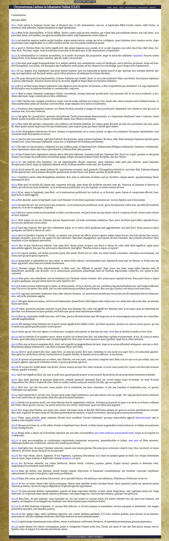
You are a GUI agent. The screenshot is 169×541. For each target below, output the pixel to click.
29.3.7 (14, 417)
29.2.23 (14, 344)
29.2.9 (14, 235)
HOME (109, 8)
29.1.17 (14, 146)
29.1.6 (14, 63)
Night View (91, 2)
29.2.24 (14, 351)
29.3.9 (14, 432)
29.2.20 (14, 324)
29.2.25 (14, 359)
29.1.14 (14, 123)
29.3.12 (14, 455)
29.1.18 (14, 154)
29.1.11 (14, 101)
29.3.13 (14, 463)
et (127, 402)
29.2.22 (14, 336)
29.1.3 (14, 40)
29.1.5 (14, 55)
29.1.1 (13, 25)
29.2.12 (14, 260)
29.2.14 (14, 278)
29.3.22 (14, 526)
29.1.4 (14, 48)
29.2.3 (14, 192)
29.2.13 (14, 268)
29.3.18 (14, 498)
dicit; (111, 331)
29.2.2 (14, 184)
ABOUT (115, 8)
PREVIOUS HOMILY (77, 536)
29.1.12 (14, 108)
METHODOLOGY (130, 8)
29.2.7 (14, 220)
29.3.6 (14, 410)
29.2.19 (14, 316)
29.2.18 (14, 308)
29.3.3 (14, 387)
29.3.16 (14, 483)
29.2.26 (14, 367)
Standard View (80, 2)
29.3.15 (14, 478)
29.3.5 (14, 402)
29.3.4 (14, 394)
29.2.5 (14, 205)
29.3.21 (14, 521)
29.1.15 (14, 131)
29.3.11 (14, 448)
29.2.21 (14, 331)
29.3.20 (14, 513)
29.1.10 (14, 93)
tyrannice (67, 458)
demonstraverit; (143, 417)
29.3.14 (14, 470)
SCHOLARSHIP (143, 8)
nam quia (133, 440)
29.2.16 (14, 293)
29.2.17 (14, 301)
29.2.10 (14, 245)
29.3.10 (14, 440)
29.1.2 (14, 32)
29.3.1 (14, 374)
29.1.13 (14, 116)
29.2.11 (14, 253)
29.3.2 (14, 379)
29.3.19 (14, 506)
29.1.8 (14, 78)
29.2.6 (14, 212)
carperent (137, 55)
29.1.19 (14, 161)
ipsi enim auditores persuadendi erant (114, 432)
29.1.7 (14, 70)
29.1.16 (14, 139)
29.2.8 (14, 227)
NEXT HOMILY (95, 536)
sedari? (37, 420)
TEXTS (121, 8)
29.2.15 (14, 286)
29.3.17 (14, 491)
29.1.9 (14, 86)
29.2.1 (14, 177)
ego (25, 316)
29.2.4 (14, 199)
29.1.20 (14, 169)
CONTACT (152, 8)
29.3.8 (14, 425)
